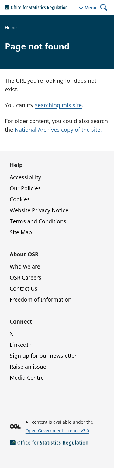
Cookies (20, 199)
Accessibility (25, 177)
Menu (90, 7)
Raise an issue (28, 366)
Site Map (21, 232)
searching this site (58, 105)
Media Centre (27, 377)
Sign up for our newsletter (43, 355)
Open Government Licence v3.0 (57, 430)
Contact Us (23, 288)
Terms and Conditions (38, 221)
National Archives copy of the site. (58, 129)
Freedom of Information (40, 299)
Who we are (25, 266)
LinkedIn (21, 344)
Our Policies (25, 188)
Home (11, 28)
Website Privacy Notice (39, 210)
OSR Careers (25, 277)
